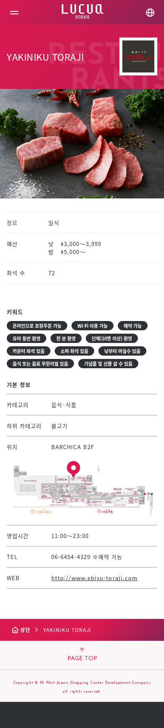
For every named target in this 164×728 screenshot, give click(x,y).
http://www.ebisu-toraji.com (94, 578)
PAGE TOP (82, 659)
